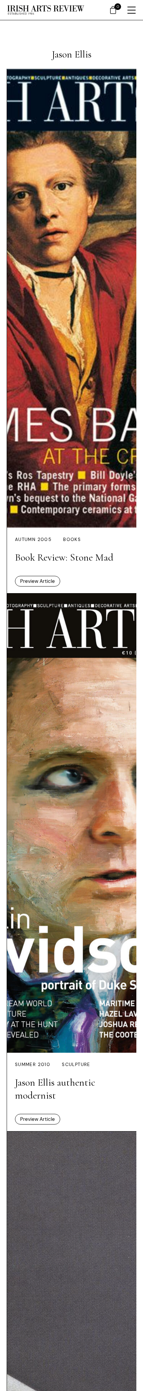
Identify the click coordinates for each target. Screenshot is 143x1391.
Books (72, 539)
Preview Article (37, 581)
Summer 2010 (32, 1064)
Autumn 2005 (33, 539)
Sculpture (76, 1064)
